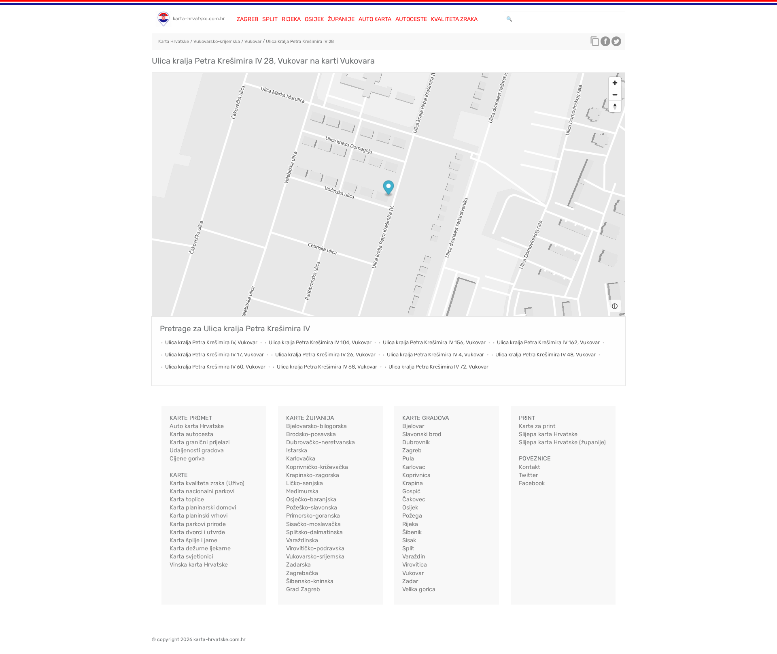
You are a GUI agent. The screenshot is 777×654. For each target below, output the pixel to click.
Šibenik (412, 532)
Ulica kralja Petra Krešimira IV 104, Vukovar (320, 342)
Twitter (528, 475)
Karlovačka (300, 458)
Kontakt (529, 467)
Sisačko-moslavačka (313, 524)
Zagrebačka (302, 573)
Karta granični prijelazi (199, 442)
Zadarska (298, 564)
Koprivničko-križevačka (317, 467)
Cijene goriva (187, 458)
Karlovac (413, 467)
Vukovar (252, 41)
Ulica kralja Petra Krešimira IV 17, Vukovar (214, 354)
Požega (412, 515)
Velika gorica (418, 589)
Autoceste (411, 19)
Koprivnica (416, 475)
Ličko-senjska (304, 483)
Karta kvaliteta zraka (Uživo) (207, 483)
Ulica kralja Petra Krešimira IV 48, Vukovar (545, 354)
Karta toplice (187, 499)
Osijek (314, 19)
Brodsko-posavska (311, 434)
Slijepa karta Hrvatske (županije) (562, 442)
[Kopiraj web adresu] (594, 43)
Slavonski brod (422, 434)
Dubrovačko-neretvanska (320, 442)
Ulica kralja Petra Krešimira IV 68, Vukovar (327, 367)
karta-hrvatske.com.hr (199, 18)
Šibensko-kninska (309, 581)
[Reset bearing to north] (615, 106)
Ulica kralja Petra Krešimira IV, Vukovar (211, 342)
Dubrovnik (416, 442)
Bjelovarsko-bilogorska (316, 426)
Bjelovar (413, 426)
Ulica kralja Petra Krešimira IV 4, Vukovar (435, 354)
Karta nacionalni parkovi (202, 491)
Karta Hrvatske (173, 41)
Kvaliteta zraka (454, 19)
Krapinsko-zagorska (312, 475)
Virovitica (414, 564)
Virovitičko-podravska (315, 548)
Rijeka (291, 19)
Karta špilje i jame (193, 540)
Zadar (410, 581)
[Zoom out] (615, 94)
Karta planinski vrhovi (198, 515)
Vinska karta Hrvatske (199, 564)
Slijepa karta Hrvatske (548, 434)
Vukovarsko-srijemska (216, 41)
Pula (408, 458)
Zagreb (247, 19)
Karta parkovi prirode (198, 524)
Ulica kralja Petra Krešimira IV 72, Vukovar (438, 367)
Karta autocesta (191, 434)
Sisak (409, 540)
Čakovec (413, 499)
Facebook (532, 483)
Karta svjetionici (191, 556)
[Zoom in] (615, 83)
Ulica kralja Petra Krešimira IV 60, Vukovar (215, 367)
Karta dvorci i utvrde (197, 532)
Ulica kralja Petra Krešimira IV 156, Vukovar (434, 342)
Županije (341, 19)
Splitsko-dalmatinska (314, 532)
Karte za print (537, 426)
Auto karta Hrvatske (197, 426)
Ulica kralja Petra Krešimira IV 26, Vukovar (325, 354)
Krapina (412, 483)
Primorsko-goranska (313, 515)
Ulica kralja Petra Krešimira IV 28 (300, 41)
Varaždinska (302, 540)
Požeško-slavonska (311, 507)
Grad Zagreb (303, 589)
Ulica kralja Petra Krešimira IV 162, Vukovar (548, 342)
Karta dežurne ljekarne (200, 548)
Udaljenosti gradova (197, 450)
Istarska (296, 450)
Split (270, 19)
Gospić (411, 491)
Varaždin (413, 556)
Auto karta (375, 19)
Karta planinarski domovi (203, 507)
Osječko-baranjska (311, 499)
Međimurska (302, 491)
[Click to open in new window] (605, 43)
